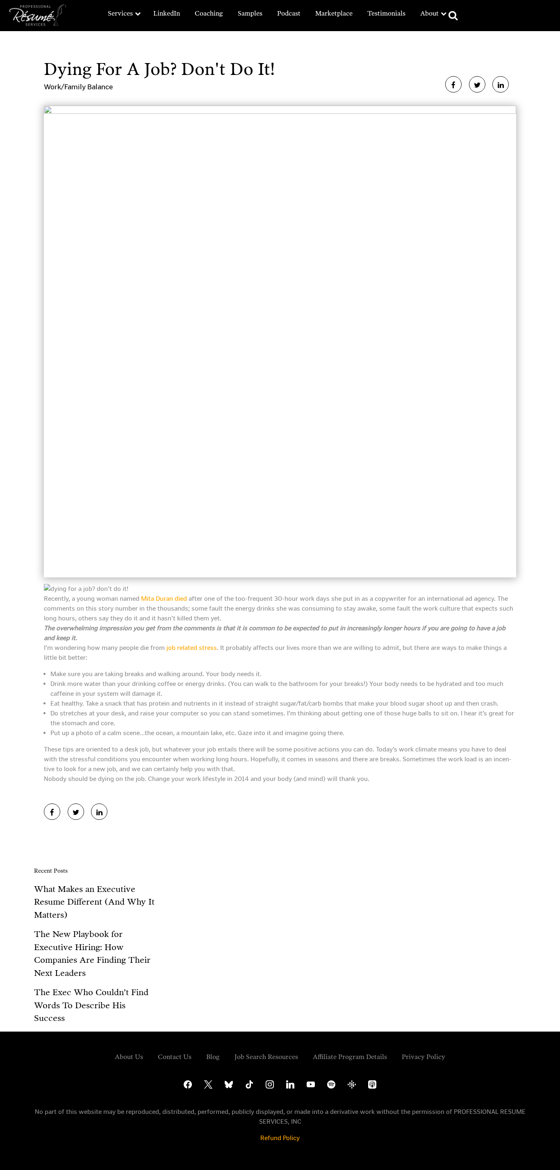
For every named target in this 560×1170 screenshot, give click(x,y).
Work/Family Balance (78, 86)
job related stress (191, 648)
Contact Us (174, 1057)
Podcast (288, 13)
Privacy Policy (423, 1057)
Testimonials (386, 13)
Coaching (209, 13)
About (429, 13)
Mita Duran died (164, 598)
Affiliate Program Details (350, 1057)
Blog (213, 1057)
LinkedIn (166, 13)
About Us (129, 1057)
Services (120, 13)
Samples (250, 13)
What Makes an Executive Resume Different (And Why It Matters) (94, 902)
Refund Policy (280, 1138)
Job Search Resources (266, 1057)
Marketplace (334, 13)
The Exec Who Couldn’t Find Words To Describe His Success (91, 1005)
